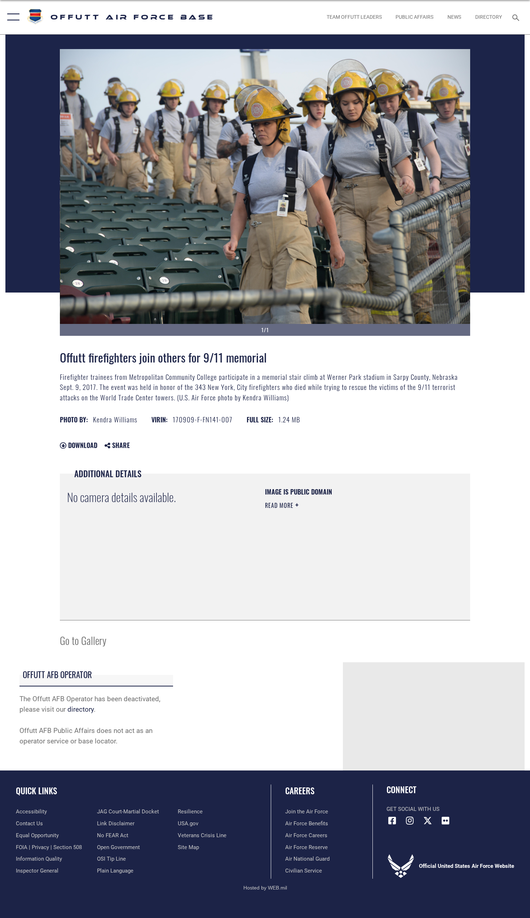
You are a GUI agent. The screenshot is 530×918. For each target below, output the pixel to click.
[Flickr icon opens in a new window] (445, 820)
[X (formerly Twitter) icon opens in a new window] (427, 820)
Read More (280, 505)
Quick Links (36, 791)
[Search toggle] (517, 17)
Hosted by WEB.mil (265, 888)
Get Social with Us (413, 809)
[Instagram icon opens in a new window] (410, 820)
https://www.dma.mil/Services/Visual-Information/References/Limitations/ (349, 561)
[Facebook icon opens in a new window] (392, 820)
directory (80, 709)
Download (81, 445)
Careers (299, 791)
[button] (11, 17)
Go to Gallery (83, 640)
